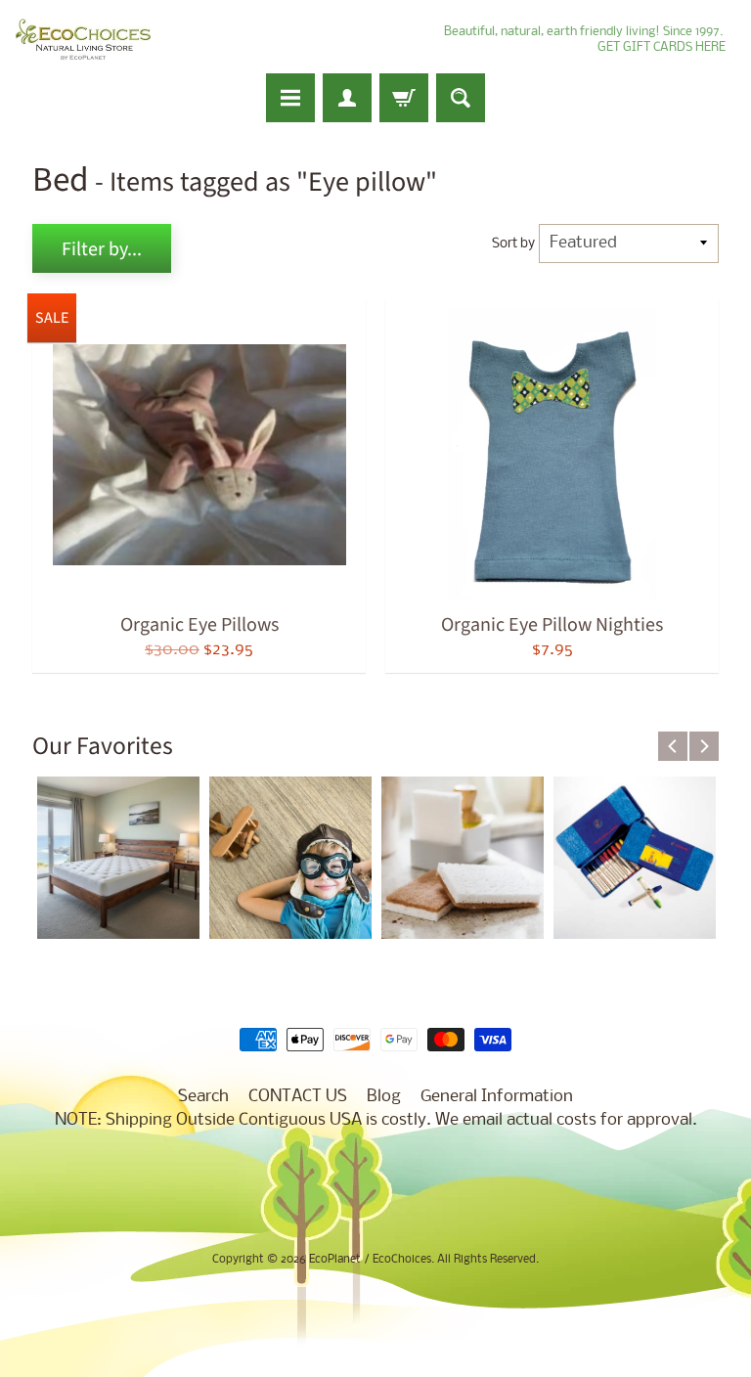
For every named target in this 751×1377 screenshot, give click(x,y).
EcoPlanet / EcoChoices (370, 1260)
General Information (496, 1097)
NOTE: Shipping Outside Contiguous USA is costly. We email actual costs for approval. (376, 1120)
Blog (384, 1097)
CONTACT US (297, 1097)
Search (203, 1097)
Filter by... (102, 249)
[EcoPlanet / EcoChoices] (83, 40)
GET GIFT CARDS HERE (661, 48)
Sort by (513, 244)
